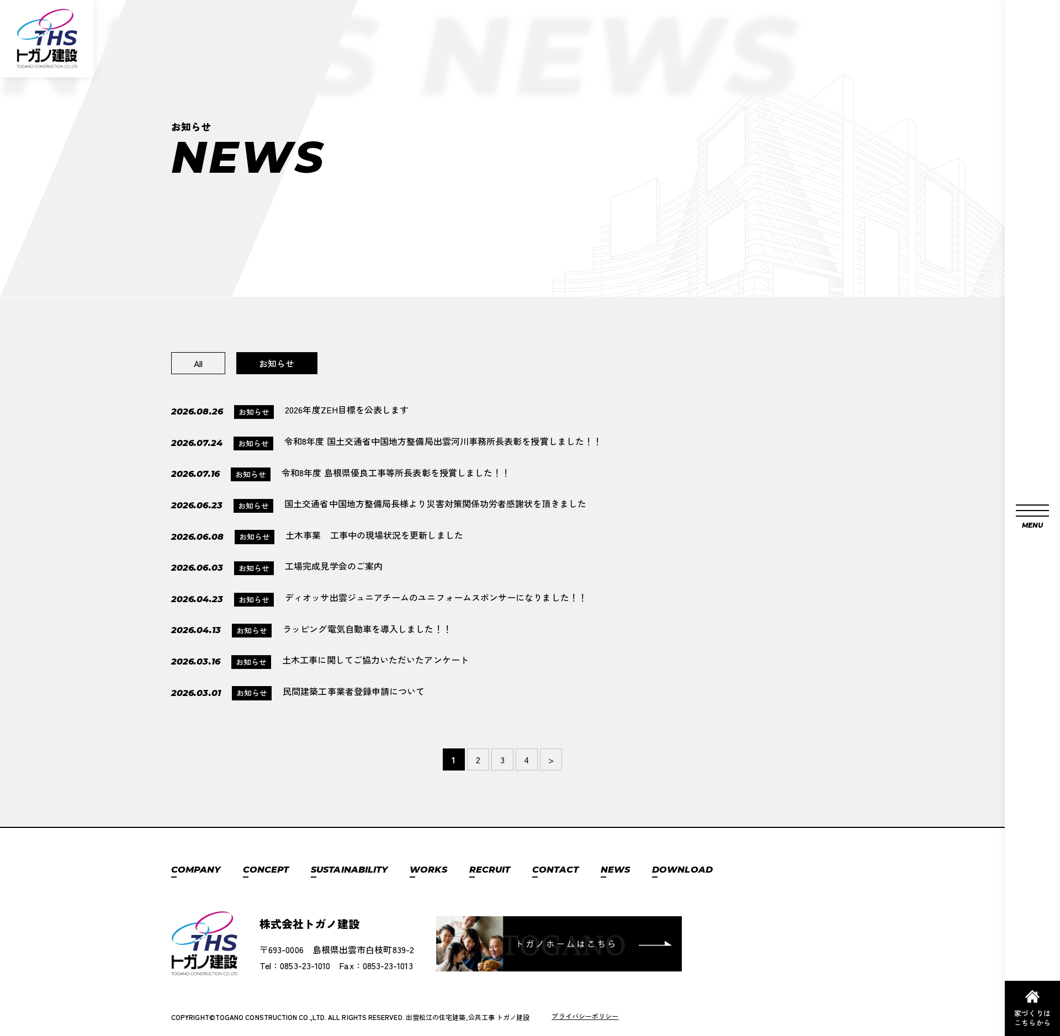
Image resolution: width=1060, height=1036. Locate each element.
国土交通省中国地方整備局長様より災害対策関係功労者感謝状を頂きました (435, 503)
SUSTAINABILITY (349, 869)
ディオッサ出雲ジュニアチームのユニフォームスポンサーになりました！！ (436, 597)
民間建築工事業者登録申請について (354, 691)
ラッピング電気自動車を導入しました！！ (367, 628)
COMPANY (196, 869)
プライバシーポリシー (585, 1016)
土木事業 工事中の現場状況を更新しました (374, 534)
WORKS (428, 869)
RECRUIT (490, 869)
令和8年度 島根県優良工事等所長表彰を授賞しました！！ (396, 472)
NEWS (615, 869)
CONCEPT (266, 869)
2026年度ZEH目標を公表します (347, 409)
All (198, 363)
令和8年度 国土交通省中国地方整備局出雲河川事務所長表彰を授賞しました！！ (444, 441)
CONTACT (555, 869)
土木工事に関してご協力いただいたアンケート (375, 659)
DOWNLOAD (682, 869)
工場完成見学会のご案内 (334, 565)
